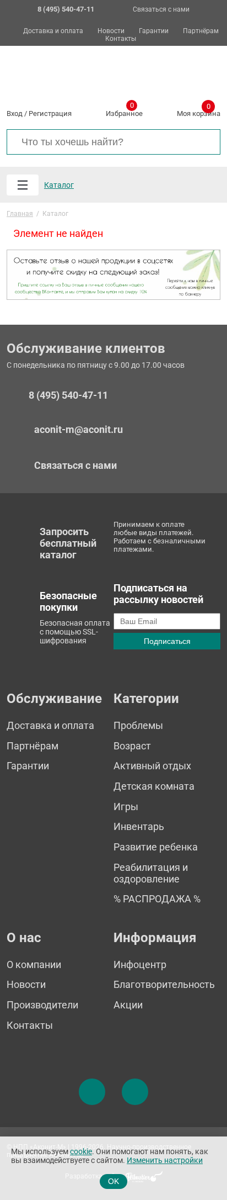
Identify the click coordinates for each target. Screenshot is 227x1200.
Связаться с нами (161, 9)
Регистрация (50, 113)
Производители (42, 1005)
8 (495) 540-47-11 (68, 395)
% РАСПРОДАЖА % (157, 899)
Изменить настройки (165, 1160)
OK (113, 1181)
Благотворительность (164, 984)
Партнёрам (201, 31)
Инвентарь (139, 826)
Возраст (132, 746)
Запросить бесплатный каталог (68, 543)
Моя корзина (198, 111)
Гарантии (154, 31)
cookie (81, 1151)
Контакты (120, 39)
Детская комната (154, 786)
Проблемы (138, 725)
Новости (111, 31)
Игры (126, 806)
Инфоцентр (140, 964)
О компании (34, 964)
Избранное (124, 111)
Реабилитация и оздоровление (151, 873)
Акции (128, 1005)
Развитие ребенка (156, 847)
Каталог (59, 185)
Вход (15, 113)
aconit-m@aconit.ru (78, 429)
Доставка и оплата (53, 31)
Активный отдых (152, 765)
